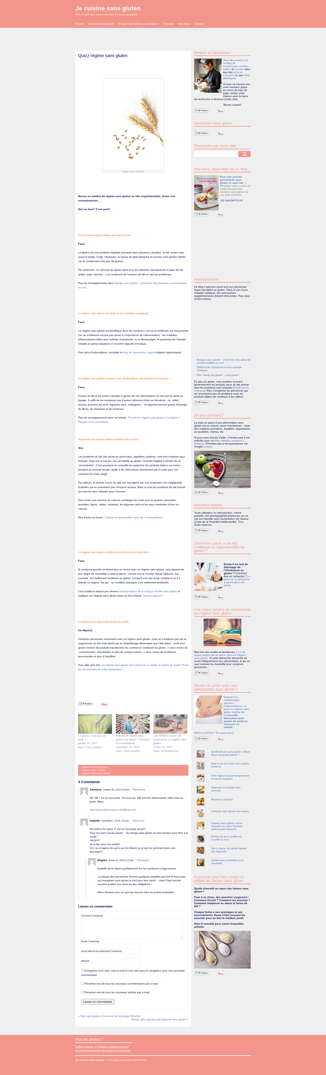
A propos (168, 23)
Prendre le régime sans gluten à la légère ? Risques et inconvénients (132, 739)
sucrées (239, 69)
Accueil (79, 23)
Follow (88, 703)
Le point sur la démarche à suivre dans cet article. (237, 581)
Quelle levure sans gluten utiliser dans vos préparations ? (230, 753)
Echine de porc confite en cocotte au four (226, 838)
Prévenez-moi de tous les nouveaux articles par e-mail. (117, 992)
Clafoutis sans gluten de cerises (230, 811)
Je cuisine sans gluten (108, 8)
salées (227, 69)
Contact (199, 23)
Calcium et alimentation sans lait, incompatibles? (134, 517)
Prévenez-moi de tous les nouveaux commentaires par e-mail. (121, 983)
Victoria (104, 767)
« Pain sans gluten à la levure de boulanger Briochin (109, 1016)
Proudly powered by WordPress (128, 1059)
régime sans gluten (100, 773)
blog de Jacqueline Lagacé (139, 352)
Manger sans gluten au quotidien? (138, 23)
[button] (206, 192)
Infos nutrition (99, 770)
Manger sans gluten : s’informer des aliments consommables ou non (224, 361)
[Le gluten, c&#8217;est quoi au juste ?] (95, 724)
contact (207, 446)
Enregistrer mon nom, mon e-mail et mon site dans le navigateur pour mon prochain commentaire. (133, 972)
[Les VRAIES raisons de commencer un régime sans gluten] (170, 724)
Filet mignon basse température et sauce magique (230, 777)
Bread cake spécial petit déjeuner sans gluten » (160, 1019)
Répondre (139, 789)
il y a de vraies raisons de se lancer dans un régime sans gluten (220, 655)
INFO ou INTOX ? (205, 732)
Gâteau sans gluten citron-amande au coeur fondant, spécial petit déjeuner (227, 826)
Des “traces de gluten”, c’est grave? (218, 374)
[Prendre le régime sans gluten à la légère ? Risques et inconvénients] (133, 724)
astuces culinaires (233, 74)
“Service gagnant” (152, 595)
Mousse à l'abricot (222, 799)
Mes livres (184, 23)
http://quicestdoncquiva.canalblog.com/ (113, 809)
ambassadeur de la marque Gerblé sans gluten (149, 591)
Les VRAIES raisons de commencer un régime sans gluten (170, 739)
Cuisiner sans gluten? (101, 23)
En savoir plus (224, 732)
